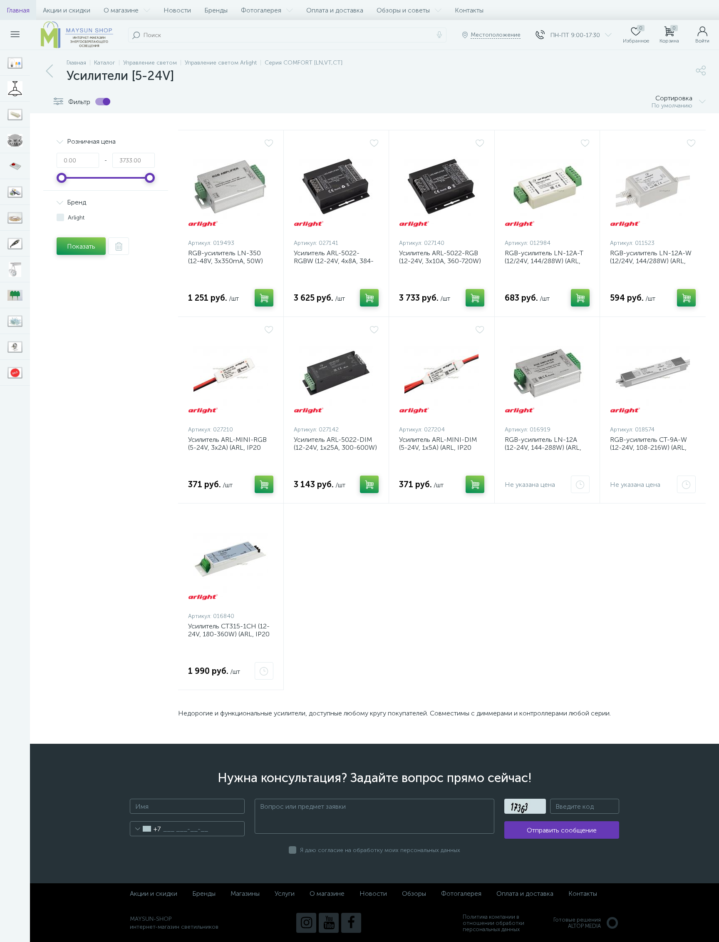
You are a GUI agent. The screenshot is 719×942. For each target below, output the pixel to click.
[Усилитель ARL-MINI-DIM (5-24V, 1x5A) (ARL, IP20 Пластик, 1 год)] (441, 373)
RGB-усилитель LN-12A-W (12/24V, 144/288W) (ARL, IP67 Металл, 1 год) (651, 261)
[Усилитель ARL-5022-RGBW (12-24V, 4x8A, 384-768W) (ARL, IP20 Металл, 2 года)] (336, 186)
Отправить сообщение (562, 830)
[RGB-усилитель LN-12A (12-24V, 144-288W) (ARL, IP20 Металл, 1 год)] (547, 373)
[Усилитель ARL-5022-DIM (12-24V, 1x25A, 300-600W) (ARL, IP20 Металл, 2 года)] (336, 373)
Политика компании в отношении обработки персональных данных (493, 923)
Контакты (469, 10)
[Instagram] (306, 923)
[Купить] (264, 298)
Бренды (216, 10)
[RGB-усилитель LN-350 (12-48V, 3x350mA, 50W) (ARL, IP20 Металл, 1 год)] (230, 186)
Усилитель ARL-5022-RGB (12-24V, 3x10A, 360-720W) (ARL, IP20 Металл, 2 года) (440, 261)
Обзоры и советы (403, 10)
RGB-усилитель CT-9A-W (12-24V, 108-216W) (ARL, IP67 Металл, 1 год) (648, 447)
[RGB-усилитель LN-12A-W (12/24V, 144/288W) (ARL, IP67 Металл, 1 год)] (653, 186)
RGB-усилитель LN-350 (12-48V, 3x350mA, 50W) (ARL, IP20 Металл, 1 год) (226, 261)
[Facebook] (351, 923)
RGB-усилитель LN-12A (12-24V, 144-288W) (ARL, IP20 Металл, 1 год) (543, 447)
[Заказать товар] (580, 484)
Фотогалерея (261, 10)
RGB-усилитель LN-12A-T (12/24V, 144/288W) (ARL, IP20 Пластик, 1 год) (544, 261)
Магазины (245, 893)
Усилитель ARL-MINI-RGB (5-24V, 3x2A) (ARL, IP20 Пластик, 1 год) (227, 447)
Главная (18, 10)
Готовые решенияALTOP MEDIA (577, 923)
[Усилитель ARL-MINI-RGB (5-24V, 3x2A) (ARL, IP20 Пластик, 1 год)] (230, 373)
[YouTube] (329, 923)
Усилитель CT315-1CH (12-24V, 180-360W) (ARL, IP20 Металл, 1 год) (229, 634)
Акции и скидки (66, 10)
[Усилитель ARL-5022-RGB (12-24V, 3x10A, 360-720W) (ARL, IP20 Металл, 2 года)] (441, 186)
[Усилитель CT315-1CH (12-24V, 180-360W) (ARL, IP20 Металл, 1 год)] (230, 559)
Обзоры (414, 893)
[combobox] (145, 829)
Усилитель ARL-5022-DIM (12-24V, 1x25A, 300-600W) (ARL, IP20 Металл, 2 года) (335, 447)
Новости (177, 10)
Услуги (285, 893)
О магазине (121, 10)
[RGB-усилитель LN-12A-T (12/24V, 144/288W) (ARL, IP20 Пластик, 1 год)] (547, 186)
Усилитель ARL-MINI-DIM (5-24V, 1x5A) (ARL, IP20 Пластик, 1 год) (438, 447)
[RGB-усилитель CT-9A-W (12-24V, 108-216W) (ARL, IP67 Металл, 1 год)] (653, 373)
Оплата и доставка (334, 10)
